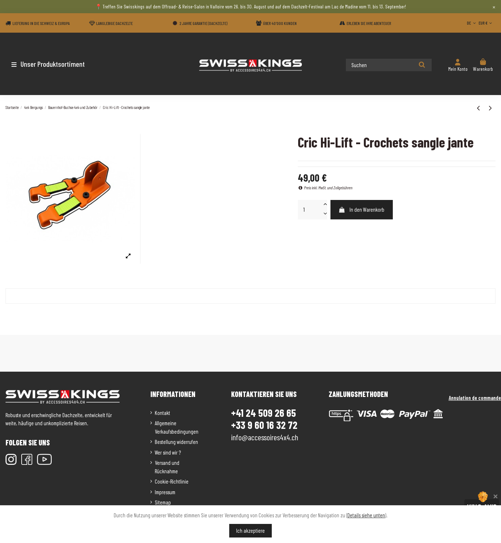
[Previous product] (479, 107)
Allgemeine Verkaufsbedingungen (176, 427)
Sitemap (163, 502)
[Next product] (490, 107)
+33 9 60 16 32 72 (264, 425)
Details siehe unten (366, 515)
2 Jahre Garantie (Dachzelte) (203, 23)
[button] (49, 64)
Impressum (165, 492)
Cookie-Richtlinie (172, 481)
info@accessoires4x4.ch (264, 437)
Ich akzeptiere (250, 530)
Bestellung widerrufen (176, 441)
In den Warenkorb (367, 209)
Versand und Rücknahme (167, 466)
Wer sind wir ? (168, 452)
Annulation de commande (475, 397)
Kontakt (162, 412)
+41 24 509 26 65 (263, 413)
